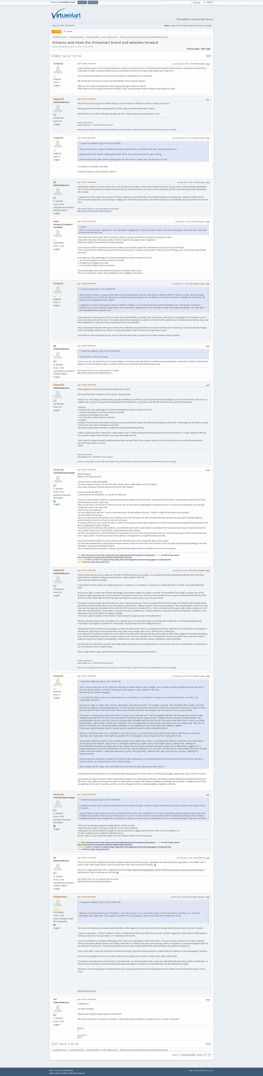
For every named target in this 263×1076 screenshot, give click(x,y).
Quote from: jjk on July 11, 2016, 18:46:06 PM (98, 289)
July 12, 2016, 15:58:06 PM (86, 676)
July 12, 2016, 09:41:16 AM (86, 221)
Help (190, 1070)
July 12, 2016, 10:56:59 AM (86, 346)
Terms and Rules (199, 1070)
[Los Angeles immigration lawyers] (54, 924)
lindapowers (60, 896)
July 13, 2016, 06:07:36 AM (86, 897)
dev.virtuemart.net (96, 595)
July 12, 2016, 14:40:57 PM (86, 570)
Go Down (56, 56)
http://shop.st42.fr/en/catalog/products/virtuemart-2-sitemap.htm (128, 555)
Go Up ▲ (210, 1070)
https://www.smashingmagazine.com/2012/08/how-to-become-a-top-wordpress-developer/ (165, 870)
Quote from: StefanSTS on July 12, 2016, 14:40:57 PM (100, 681)
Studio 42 (58, 469)
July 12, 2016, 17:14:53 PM (86, 858)
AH (55, 999)
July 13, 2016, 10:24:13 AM (86, 999)
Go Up (54, 1044)
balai (56, 221)
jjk (54, 182)
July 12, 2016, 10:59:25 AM (86, 385)
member (208, 25)
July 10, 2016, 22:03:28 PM (86, 138)
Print (208, 56)
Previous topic (193, 49)
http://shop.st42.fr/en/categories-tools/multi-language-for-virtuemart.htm (140, 559)
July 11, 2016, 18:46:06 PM (86, 182)
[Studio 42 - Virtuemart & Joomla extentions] (54, 501)
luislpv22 (58, 63)
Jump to (175, 1054)
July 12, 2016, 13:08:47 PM (86, 470)
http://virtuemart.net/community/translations (94, 211)
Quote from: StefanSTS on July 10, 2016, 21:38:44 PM (100, 143)
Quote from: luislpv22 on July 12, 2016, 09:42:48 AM (100, 351)
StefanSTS (58, 99)
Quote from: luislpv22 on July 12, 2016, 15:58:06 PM (100, 800)
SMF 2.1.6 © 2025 (55, 1070)
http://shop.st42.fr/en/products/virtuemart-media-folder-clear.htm (104, 557)
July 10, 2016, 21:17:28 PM (86, 64)
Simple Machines (67, 1070)
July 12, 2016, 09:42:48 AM (86, 284)
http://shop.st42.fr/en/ (100, 562)
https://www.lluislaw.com (86, 991)
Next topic (206, 49)
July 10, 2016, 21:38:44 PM (86, 99)
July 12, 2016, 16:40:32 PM (86, 794)
